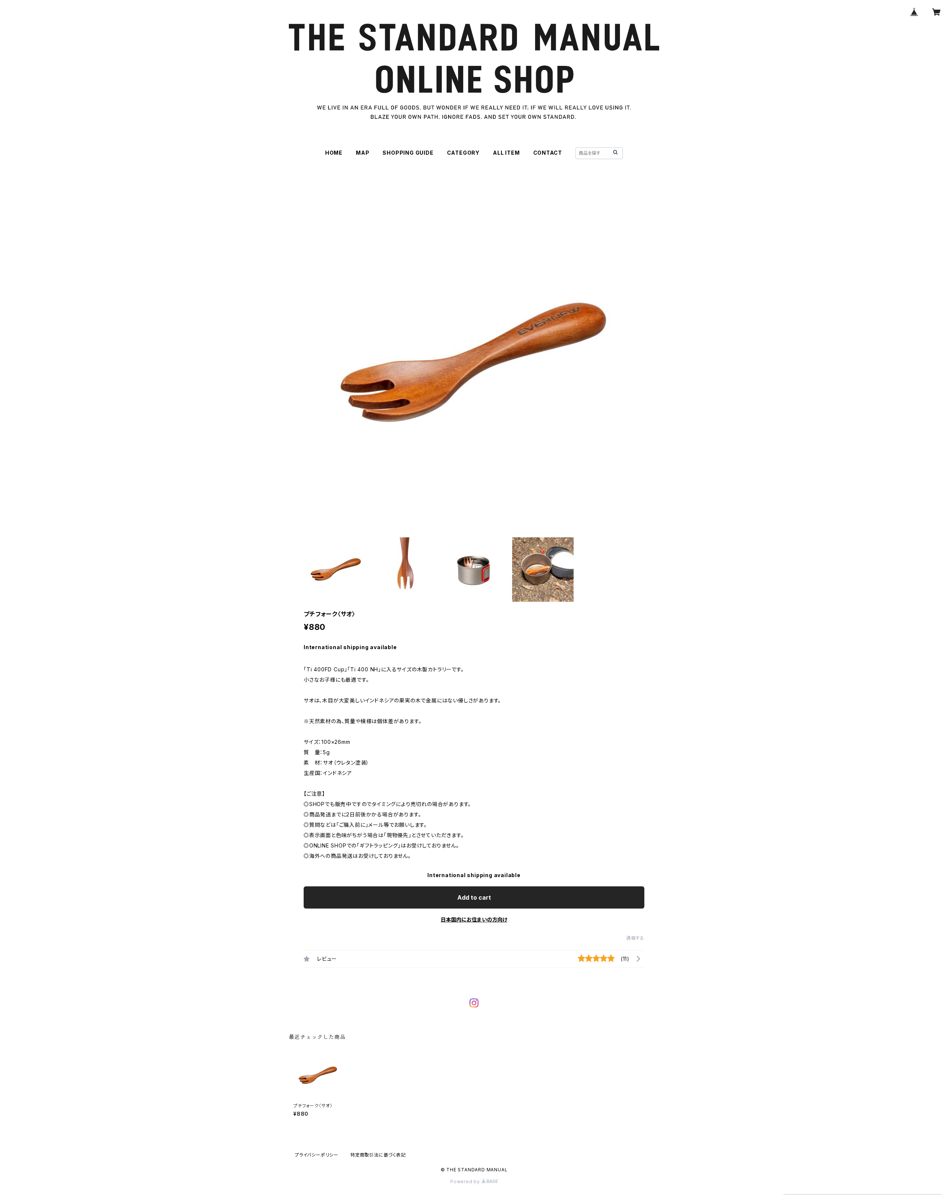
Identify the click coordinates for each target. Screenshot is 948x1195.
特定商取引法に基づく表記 (378, 1155)
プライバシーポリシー (316, 1155)
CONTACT (548, 153)
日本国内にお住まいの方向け (474, 919)
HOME (334, 153)
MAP (362, 153)
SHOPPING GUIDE (408, 153)
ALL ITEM (506, 153)
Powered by (465, 1181)
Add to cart (474, 897)
